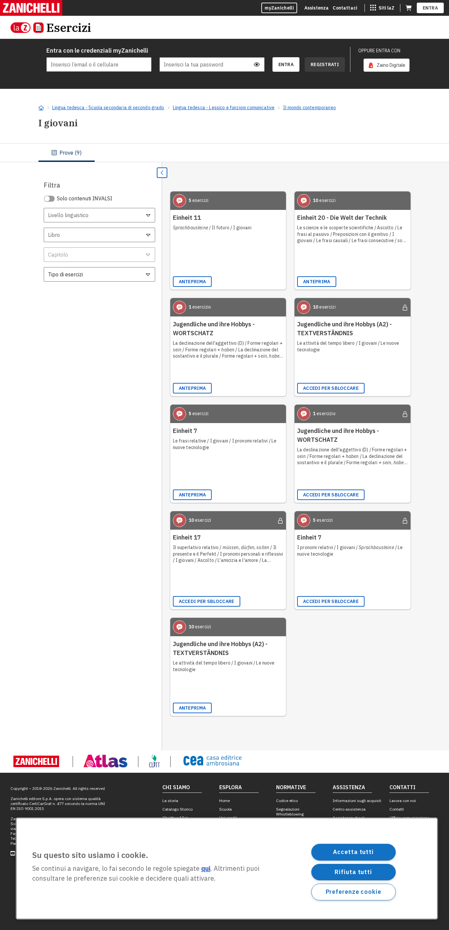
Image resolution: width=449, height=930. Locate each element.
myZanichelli (279, 8)
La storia (170, 800)
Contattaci (345, 8)
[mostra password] (257, 64)
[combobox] (99, 215)
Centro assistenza (349, 809)
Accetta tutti (353, 852)
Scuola (225, 809)
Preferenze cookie (353, 891)
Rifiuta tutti (353, 871)
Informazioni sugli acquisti (357, 800)
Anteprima (192, 282)
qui (205, 868)
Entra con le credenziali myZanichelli (97, 50)
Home (224, 800)
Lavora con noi (403, 800)
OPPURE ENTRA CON (379, 51)
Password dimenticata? (242, 51)
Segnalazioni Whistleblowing (290, 812)
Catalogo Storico (177, 809)
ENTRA (430, 8)
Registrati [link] (325, 64)
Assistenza (316, 8)
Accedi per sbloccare (331, 388)
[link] (387, 65)
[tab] (66, 152)
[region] (227, 868)
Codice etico (287, 800)
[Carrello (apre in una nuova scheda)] (409, 8)
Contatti (397, 809)
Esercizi (68, 27)
